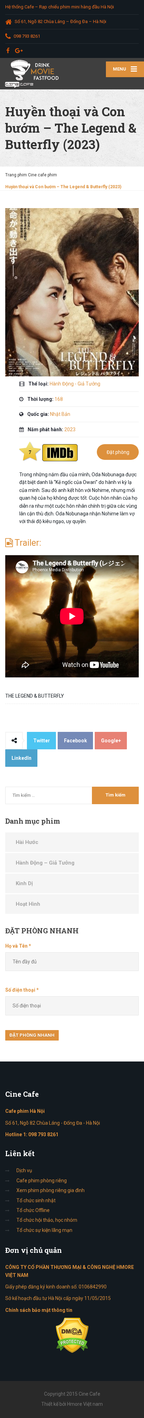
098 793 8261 (43, 1134)
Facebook (75, 740)
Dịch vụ (24, 1170)
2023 (69, 429)
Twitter (41, 740)
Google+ (111, 740)
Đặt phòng (118, 452)
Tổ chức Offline (33, 1210)
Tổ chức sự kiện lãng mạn (44, 1230)
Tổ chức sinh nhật (36, 1200)
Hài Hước (27, 842)
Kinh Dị (24, 883)
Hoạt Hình (28, 904)
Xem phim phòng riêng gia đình (50, 1190)
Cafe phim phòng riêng (41, 1180)
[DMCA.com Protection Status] (72, 1335)
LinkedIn (21, 758)
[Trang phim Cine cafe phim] (36, 73)
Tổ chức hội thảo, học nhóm (46, 1220)
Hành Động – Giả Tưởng (45, 863)
